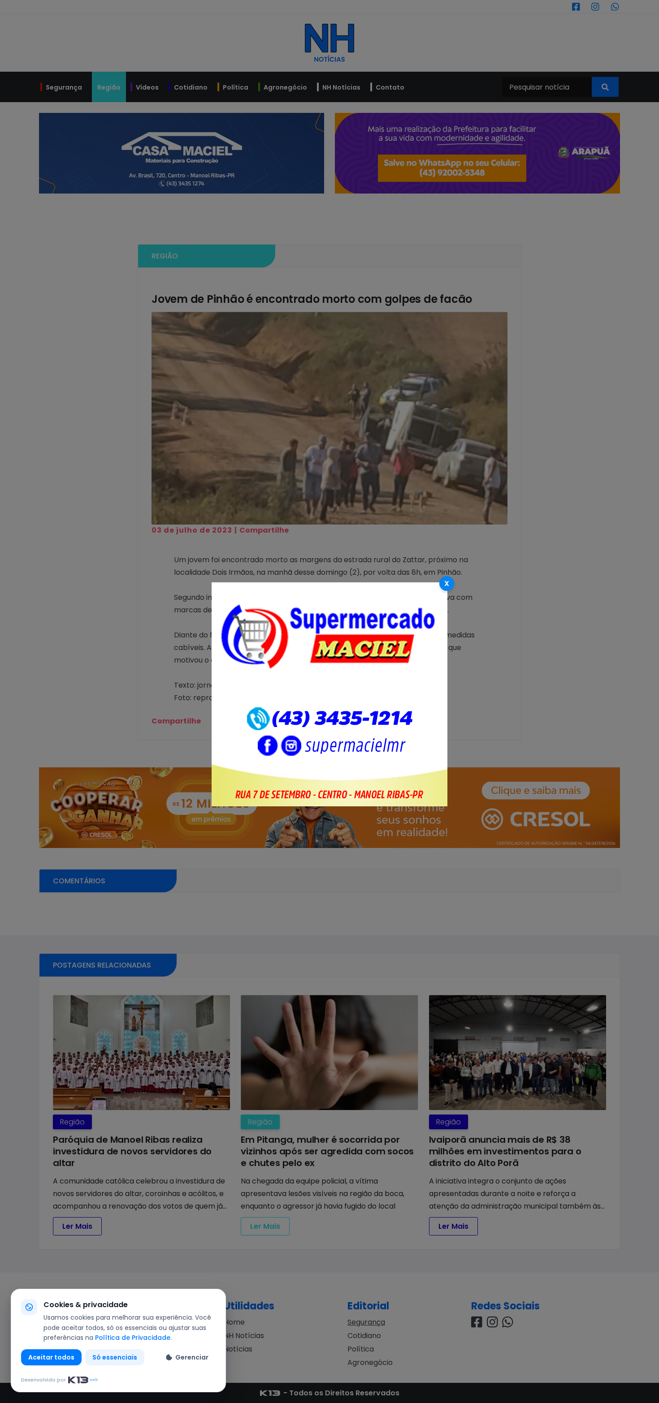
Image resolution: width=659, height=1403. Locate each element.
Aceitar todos (51, 1357)
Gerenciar (191, 1357)
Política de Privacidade (132, 1337)
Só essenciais (114, 1357)
